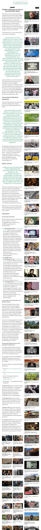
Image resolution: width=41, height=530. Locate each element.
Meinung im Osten (27, 135)
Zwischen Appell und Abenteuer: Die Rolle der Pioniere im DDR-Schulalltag (31, 305)
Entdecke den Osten (27, 122)
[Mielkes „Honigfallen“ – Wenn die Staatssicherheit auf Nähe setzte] (7, 472)
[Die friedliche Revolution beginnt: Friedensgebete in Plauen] (31, 325)
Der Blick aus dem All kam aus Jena (17, 522)
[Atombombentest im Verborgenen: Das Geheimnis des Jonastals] (31, 312)
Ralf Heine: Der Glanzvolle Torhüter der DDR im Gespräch (31, 21)
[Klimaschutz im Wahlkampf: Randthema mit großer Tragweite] (31, 286)
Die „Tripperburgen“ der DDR (17, 476)
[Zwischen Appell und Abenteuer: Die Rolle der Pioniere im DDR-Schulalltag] (31, 299)
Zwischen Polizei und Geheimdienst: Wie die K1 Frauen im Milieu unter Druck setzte (17, 455)
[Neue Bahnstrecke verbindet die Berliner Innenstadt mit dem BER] (31, 439)
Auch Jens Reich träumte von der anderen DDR (31, 85)
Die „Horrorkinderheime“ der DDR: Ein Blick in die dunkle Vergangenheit (31, 356)
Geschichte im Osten (5, 487)
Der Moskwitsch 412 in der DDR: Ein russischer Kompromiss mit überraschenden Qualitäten (31, 471)
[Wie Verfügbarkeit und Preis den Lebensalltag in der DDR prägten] (31, 105)
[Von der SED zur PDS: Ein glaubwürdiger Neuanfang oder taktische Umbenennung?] (31, 337)
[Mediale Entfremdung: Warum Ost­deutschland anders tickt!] (31, 130)
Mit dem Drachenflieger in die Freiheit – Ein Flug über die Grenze (6, 443)
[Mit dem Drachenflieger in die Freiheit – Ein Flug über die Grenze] (7, 438)
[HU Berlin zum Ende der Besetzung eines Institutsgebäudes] (31, 53)
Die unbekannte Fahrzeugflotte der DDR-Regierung (30, 214)
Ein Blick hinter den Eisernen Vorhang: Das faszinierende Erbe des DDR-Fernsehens (31, 240)
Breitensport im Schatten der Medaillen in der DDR (17, 500)
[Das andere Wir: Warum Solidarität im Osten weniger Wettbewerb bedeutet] (31, 182)
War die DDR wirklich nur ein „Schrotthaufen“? (6, 500)
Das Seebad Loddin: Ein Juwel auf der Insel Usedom (30, 124)
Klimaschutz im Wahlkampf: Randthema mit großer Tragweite (31, 292)
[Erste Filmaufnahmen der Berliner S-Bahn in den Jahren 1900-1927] (31, 389)
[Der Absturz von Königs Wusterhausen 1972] (31, 414)
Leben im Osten (4, 441)
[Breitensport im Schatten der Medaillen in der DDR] (18, 495)
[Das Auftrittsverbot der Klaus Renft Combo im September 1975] (31, 92)
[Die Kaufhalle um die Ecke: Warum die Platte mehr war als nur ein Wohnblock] (7, 449)
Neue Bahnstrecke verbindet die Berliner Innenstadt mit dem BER (30, 445)
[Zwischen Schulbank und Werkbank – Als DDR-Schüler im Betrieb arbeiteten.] (7, 517)
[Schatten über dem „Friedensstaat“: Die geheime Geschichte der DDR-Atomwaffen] (31, 426)
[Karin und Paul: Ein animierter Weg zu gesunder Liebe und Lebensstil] (31, 169)
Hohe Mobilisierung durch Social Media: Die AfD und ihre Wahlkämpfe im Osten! (31, 266)
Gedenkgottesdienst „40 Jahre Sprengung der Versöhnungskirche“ (31, 201)
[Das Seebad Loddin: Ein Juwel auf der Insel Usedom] (31, 118)
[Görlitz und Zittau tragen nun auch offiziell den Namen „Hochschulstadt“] (31, 156)
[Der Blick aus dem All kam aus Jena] (18, 517)
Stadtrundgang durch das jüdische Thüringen (31, 46)
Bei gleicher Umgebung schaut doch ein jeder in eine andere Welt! (31, 458)
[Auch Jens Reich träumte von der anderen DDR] (31, 80)
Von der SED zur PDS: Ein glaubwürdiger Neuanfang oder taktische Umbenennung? (30, 344)
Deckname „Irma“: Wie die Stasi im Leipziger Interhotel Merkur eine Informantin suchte (7, 466)
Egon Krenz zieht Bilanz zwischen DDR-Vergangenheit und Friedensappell (30, 369)
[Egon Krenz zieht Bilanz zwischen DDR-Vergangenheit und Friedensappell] (31, 363)
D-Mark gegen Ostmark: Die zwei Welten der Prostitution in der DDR (18, 466)
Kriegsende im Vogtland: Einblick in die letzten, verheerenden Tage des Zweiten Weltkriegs (31, 510)
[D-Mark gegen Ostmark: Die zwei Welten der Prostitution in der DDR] (18, 461)
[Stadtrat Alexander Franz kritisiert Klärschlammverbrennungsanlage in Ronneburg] (31, 516)
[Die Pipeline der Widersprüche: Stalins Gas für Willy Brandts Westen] (31, 143)
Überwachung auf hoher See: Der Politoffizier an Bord (31, 34)
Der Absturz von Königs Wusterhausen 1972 (31, 419)
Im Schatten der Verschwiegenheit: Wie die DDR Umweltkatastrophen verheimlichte (30, 279)
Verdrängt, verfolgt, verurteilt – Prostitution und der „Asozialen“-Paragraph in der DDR (17, 489)
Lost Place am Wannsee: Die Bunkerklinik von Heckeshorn (31, 497)
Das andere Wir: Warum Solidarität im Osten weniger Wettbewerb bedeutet (31, 188)
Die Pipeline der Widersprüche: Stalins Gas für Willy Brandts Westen (31, 149)
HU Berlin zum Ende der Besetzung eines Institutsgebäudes (30, 59)
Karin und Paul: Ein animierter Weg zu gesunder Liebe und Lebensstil (31, 175)
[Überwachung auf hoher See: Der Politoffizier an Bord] (31, 28)
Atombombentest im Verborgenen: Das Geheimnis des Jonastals (30, 318)
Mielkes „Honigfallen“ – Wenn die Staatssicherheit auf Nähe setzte (6, 477)
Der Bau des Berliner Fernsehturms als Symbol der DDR (31, 382)
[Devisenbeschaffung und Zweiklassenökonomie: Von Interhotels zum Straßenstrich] (7, 483)
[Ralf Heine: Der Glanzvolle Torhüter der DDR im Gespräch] (31, 15)
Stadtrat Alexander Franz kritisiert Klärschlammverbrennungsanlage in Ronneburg (29, 523)
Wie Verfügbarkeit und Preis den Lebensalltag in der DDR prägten (31, 111)
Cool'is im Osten (12, 7)
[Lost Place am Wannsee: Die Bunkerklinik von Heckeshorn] (31, 491)
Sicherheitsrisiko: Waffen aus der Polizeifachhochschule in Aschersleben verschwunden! (30, 253)
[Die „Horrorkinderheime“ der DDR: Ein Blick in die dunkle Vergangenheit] (31, 350)
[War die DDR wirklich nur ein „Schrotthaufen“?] (7, 495)
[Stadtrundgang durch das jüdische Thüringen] (31, 41)
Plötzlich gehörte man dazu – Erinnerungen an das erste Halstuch (6, 511)
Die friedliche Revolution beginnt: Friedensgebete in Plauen (29, 331)
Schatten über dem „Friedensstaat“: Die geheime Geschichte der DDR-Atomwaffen (30, 432)
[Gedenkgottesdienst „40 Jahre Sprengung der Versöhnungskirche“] (31, 195)
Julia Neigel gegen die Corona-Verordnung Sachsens (30, 227)
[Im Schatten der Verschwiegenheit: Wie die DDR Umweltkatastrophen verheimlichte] (31, 273)
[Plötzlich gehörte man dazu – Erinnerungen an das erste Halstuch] (7, 506)
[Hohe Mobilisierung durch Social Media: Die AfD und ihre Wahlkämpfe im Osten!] (31, 260)
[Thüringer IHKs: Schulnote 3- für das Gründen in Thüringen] (31, 478)
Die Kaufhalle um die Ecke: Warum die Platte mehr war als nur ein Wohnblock (6, 454)
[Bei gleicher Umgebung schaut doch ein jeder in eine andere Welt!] (31, 452)
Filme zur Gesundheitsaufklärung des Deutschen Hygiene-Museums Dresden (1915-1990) (31, 72)
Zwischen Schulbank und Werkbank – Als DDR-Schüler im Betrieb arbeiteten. (7, 522)
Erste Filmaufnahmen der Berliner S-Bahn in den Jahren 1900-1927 (31, 395)
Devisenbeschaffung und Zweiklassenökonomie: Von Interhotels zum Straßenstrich (6, 489)
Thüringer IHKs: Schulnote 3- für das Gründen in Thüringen (31, 484)
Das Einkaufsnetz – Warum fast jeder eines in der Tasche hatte (17, 443)
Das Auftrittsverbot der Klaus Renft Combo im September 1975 (31, 98)
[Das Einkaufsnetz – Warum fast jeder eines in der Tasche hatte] (18, 438)
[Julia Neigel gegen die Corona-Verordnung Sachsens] (31, 221)
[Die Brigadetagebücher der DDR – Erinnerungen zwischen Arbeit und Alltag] (18, 506)
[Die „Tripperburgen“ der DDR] (18, 472)
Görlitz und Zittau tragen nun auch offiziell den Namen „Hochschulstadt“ (31, 162)
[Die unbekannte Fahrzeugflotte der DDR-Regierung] (31, 208)
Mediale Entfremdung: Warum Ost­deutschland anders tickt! (31, 136)
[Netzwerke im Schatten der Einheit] (31, 402)
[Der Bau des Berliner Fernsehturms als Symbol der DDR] (31, 376)
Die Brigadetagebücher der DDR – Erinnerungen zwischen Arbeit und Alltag (18, 511)
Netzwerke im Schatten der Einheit (29, 407)
